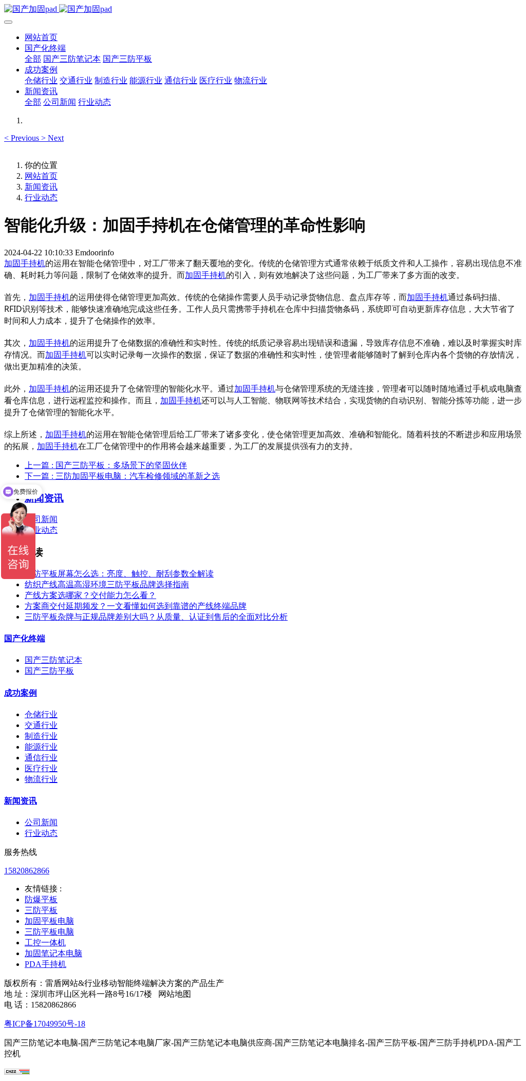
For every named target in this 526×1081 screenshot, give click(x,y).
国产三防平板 (49, 670)
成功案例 (20, 692)
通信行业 (41, 757)
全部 (33, 58)
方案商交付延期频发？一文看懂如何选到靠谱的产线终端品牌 (136, 606)
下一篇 (122, 476)
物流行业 (41, 779)
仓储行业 (41, 714)
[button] (22, 138)
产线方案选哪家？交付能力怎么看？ (90, 595)
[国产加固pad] (263, 9)
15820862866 (26, 870)
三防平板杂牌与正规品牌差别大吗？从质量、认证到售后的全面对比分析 (156, 616)
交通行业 (41, 725)
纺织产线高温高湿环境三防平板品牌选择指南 (107, 584)
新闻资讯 (41, 186)
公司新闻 (41, 519)
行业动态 (41, 197)
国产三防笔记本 (53, 660)
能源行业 (41, 746)
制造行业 (41, 736)
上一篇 (106, 465)
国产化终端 (24, 638)
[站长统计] (17, 1072)
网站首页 (41, 37)
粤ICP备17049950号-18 (44, 1023)
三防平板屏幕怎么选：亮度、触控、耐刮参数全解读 (119, 573)
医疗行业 (41, 768)
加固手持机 (24, 263)
